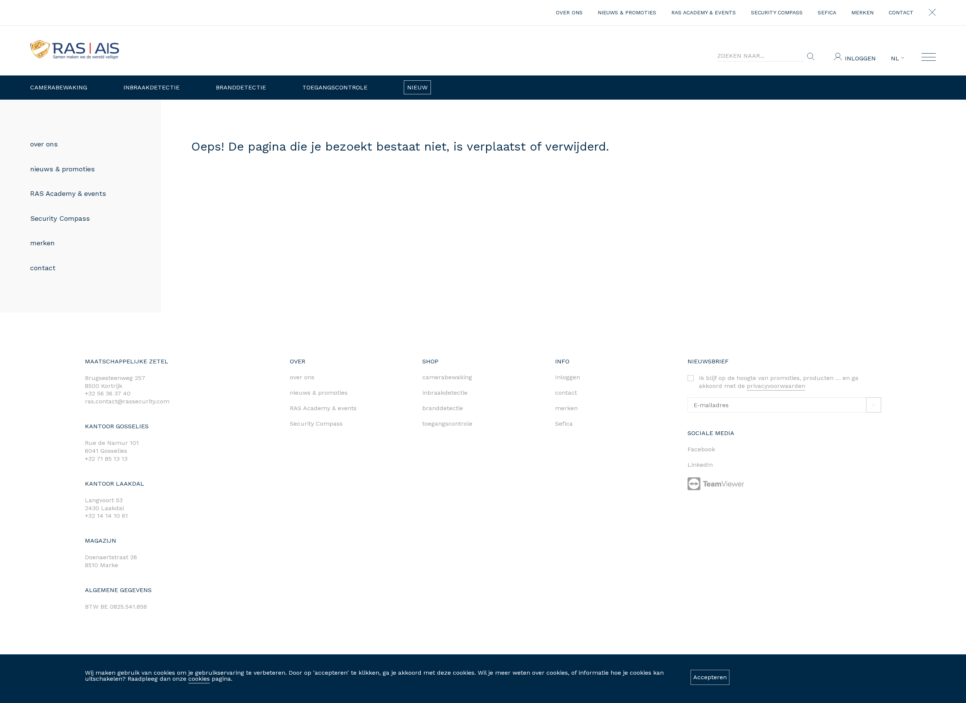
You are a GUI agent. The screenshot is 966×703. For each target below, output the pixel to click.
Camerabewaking (58, 87)
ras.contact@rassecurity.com (127, 401)
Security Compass (777, 12)
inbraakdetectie (445, 392)
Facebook (701, 449)
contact (901, 12)
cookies (199, 678)
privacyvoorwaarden (776, 385)
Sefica (827, 12)
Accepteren (710, 677)
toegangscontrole (447, 423)
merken (862, 12)
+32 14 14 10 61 (106, 515)
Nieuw (417, 87)
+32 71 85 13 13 (106, 458)
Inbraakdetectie (151, 87)
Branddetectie (241, 87)
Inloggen (860, 58)
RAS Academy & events (703, 12)
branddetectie (442, 408)
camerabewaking (447, 377)
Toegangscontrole (335, 87)
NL (896, 58)
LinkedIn (700, 464)
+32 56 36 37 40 (108, 393)
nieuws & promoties (627, 12)
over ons (569, 12)
